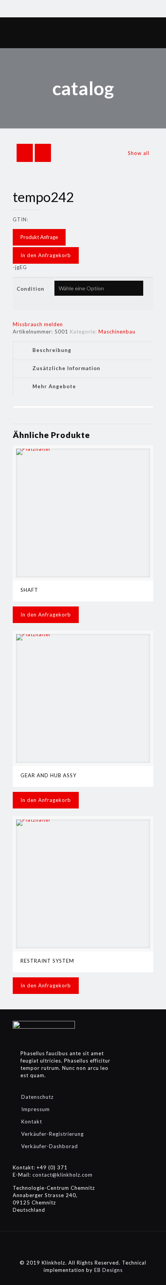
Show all (138, 153)
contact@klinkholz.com (62, 1175)
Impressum (35, 1109)
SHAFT (29, 590)
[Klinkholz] (83, 32)
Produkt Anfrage (39, 237)
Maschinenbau (117, 331)
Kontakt (31, 1121)
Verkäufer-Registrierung (52, 1134)
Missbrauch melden (38, 324)
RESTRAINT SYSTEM (47, 961)
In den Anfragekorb (45, 255)
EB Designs (108, 1270)
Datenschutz (37, 1097)
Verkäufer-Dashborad (49, 1146)
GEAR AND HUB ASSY (48, 775)
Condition (30, 289)
